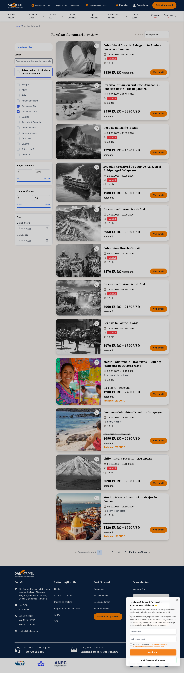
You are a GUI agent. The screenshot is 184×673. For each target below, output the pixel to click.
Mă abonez (153, 652)
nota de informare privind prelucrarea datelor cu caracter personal (151, 645)
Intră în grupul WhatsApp (153, 660)
